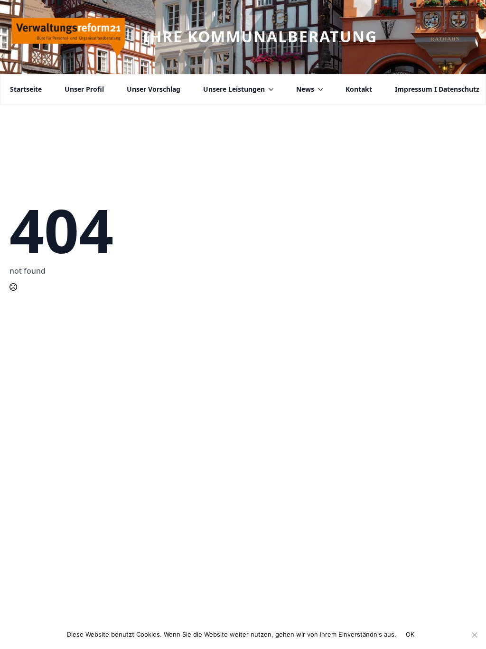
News (305, 89)
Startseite (26, 89)
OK (410, 634)
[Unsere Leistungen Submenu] (269, 89)
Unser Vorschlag (153, 89)
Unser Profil (84, 89)
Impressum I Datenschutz (437, 89)
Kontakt (359, 89)
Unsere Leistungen (234, 89)
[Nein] (474, 634)
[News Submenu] (318, 89)
